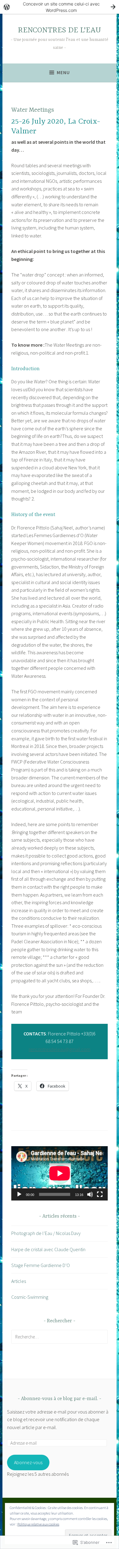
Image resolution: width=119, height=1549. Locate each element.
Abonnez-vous (28, 1462)
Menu (63, 72)
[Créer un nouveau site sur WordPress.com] (59, 7)
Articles (18, 1281)
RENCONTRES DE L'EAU (59, 30)
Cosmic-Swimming (29, 1297)
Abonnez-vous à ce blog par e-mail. (59, 1399)
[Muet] (90, 1194)
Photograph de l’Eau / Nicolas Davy (46, 1233)
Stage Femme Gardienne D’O (40, 1265)
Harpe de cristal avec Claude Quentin (48, 1249)
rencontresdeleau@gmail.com (59, 1049)
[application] (59, 1173)
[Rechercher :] (59, 1337)
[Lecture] (19, 1194)
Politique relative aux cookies (38, 1524)
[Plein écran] (100, 1194)
